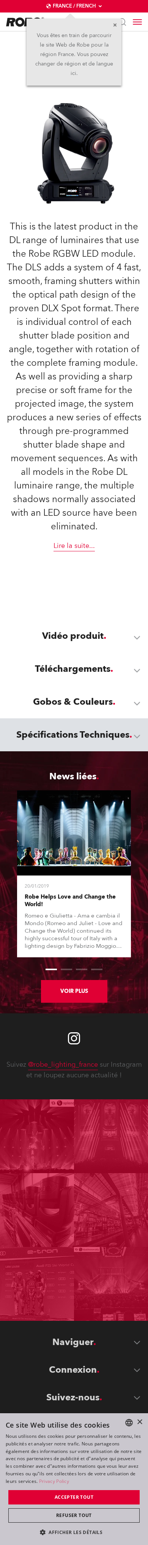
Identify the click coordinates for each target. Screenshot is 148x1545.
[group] (51, 969)
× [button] (139, 1422)
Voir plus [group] (74, 991)
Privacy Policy (54, 1481)
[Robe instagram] (74, 1038)
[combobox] (129, 1422)
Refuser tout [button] (74, 1515)
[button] (74, 1532)
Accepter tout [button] (74, 1497)
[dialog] (74, 1479)
